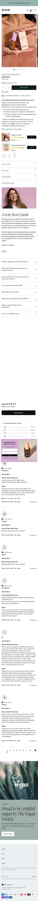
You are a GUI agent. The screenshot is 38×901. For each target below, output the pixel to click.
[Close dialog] (36, 440)
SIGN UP (10, 455)
